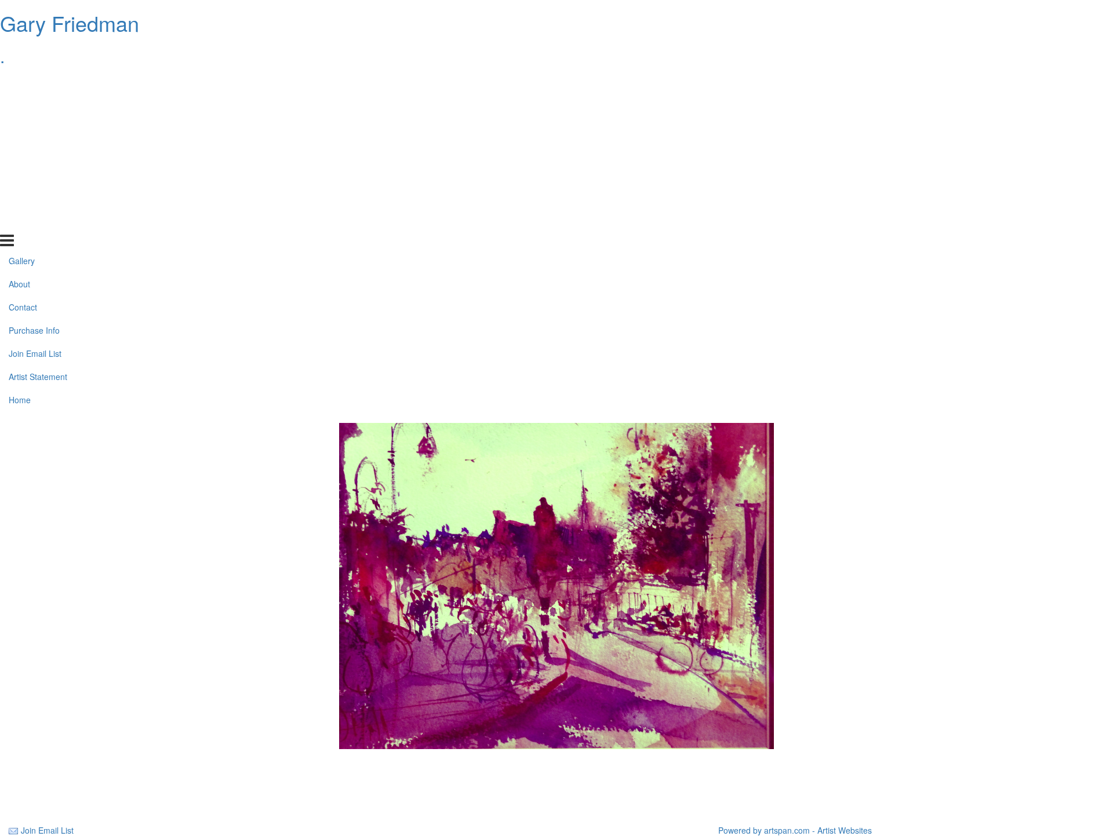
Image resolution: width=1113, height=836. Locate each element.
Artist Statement (38, 199)
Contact (23, 129)
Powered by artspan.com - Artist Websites (795, 830)
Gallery (22, 83)
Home (20, 222)
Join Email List (35, 175)
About (19, 106)
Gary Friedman (69, 23)
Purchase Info (34, 152)
